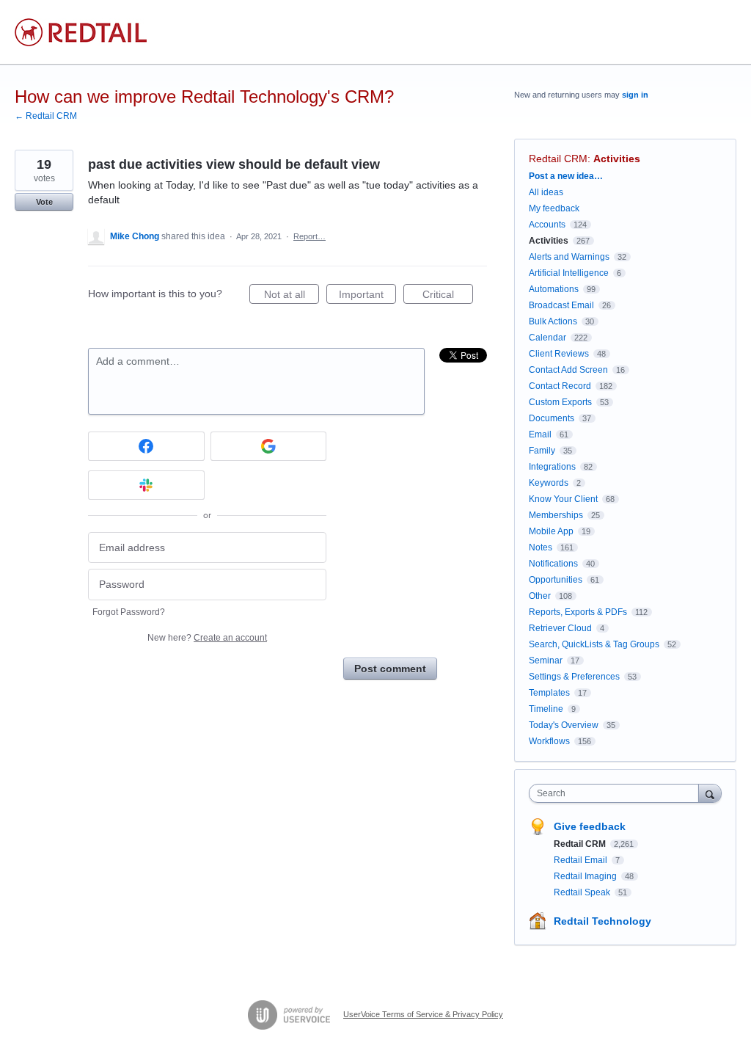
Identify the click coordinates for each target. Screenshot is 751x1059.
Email (540, 434)
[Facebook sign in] (146, 446)
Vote (44, 201)
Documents (551, 418)
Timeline (546, 709)
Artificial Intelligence (569, 273)
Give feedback (590, 826)
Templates (549, 693)
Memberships (556, 515)
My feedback (554, 208)
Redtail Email (581, 860)
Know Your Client (563, 499)
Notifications (553, 563)
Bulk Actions (553, 321)
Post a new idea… (566, 176)
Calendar (547, 337)
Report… (309, 236)
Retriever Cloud (560, 628)
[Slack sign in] (146, 485)
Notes (540, 547)
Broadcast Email (561, 305)
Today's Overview (563, 725)
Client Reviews (559, 354)
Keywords (548, 483)
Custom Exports (560, 402)
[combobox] (617, 793)
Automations (554, 289)
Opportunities (555, 580)
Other (540, 596)
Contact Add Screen (568, 370)
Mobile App (551, 531)
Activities (616, 158)
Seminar (546, 660)
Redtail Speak (583, 892)
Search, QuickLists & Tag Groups (594, 644)
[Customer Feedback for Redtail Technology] (81, 32)
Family (542, 450)
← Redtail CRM (46, 116)
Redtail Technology (602, 921)
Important (367, 296)
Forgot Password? (128, 612)
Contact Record (560, 386)
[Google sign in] (268, 446)
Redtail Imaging (586, 876)
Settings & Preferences (574, 677)
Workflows (549, 741)
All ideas (546, 192)
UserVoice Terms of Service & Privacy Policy (423, 1014)
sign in (635, 94)
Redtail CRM (558, 158)
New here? (207, 638)
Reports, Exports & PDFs (578, 612)
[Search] (710, 793)
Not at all (291, 296)
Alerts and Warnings (569, 257)
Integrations (552, 467)
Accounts (547, 224)
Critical (447, 296)
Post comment (390, 668)
